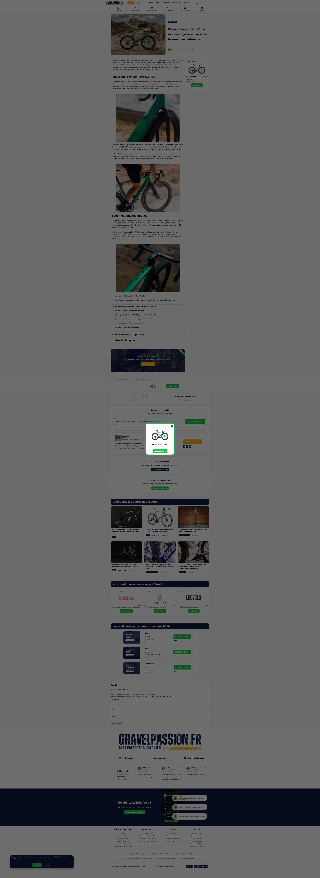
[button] (171, 425)
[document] (160, 439)
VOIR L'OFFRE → (160, 451)
